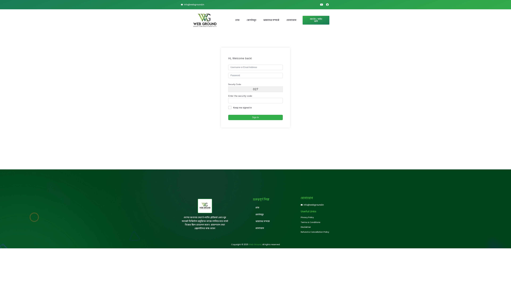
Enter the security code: (240, 96)
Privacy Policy (307, 217)
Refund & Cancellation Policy (315, 232)
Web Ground (255, 244)
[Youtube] (321, 4)
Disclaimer (306, 227)
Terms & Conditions (310, 222)
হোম (237, 20)
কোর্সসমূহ (251, 20)
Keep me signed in (242, 107)
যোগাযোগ (291, 20)
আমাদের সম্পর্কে (271, 20)
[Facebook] (327, 4)
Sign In (255, 117)
